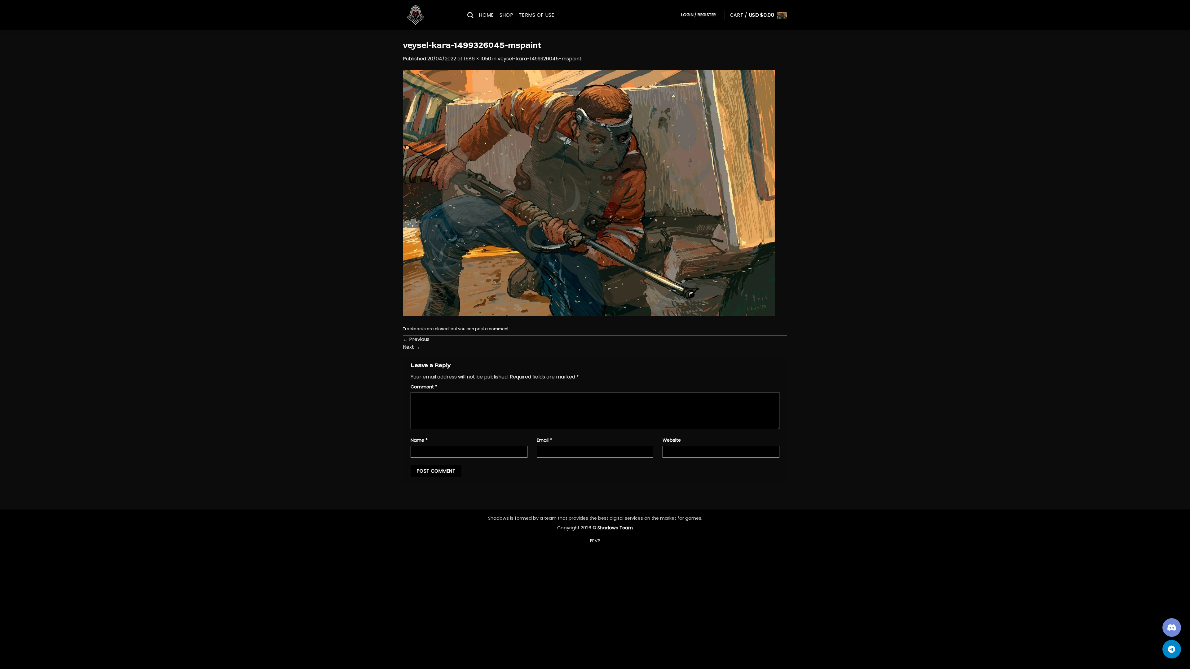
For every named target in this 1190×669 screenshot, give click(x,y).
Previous (416, 339)
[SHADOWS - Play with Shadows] (430, 15)
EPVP (595, 541)
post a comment (492, 328)
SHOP (506, 15)
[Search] (470, 15)
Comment (424, 387)
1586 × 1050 (477, 58)
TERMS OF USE (536, 15)
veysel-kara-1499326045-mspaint (540, 58)
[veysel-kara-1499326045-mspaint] (589, 192)
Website (672, 440)
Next (411, 347)
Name (419, 440)
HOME (486, 15)
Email (544, 440)
